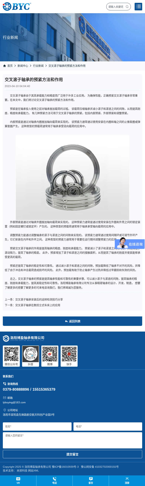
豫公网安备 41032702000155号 (100, 466)
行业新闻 (38, 65)
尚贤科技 (22, 470)
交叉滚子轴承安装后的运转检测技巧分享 (39, 299)
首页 (10, 65)
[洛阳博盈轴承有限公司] (17, 6)
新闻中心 (23, 65)
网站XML (33, 470)
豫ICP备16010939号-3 (65, 466)
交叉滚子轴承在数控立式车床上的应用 (37, 305)
